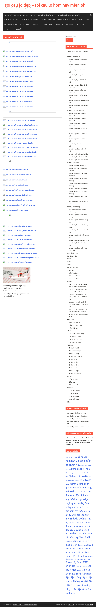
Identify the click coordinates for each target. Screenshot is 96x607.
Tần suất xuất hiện (75, 351)
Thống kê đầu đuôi (75, 373)
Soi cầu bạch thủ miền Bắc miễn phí (81, 559)
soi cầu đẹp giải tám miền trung (79, 240)
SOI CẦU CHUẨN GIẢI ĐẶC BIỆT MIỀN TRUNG (22, 231)
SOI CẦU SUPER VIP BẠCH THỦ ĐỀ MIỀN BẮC (19, 77)
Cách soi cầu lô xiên (78, 476)
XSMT (87, 20)
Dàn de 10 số (77, 492)
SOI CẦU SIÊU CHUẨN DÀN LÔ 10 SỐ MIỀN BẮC (22, 152)
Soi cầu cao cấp (63, 20)
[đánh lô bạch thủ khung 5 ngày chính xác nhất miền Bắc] (16, 275)
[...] (13, 296)
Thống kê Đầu (73, 362)
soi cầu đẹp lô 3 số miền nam (78, 189)
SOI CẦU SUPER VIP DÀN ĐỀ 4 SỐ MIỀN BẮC (19, 87)
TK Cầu (58, 24)
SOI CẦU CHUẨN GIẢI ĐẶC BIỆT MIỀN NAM (19, 175)
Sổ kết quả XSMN (74, 276)
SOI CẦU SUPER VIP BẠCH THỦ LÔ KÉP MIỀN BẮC (21, 66)
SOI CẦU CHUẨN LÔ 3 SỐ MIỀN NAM (17, 210)
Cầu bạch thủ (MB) (75, 342)
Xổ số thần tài (73, 328)
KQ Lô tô (80, 24)
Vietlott (36, 24)
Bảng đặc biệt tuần (74, 473)
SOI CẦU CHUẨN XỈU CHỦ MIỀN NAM (17, 170)
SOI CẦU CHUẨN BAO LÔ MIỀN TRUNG (20, 240)
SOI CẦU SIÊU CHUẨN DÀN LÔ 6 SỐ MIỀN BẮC (22, 120)
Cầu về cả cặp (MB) (75, 336)
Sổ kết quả (24, 24)
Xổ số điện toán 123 (75, 322)
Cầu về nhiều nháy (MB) (76, 334)
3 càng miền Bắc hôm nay (71, 457)
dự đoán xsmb (83, 518)
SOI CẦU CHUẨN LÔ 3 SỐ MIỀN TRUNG (20, 262)
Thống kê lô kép (74, 365)
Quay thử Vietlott (74, 391)
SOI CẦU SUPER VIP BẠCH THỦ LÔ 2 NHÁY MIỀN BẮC (22, 56)
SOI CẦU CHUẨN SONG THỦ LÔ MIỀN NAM (19, 195)
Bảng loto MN (73, 382)
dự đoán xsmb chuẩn (76, 522)
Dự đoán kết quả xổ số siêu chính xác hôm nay (78, 507)
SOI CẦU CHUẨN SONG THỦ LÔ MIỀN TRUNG (21, 249)
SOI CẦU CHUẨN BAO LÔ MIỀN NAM (17, 185)
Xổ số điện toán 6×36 (75, 325)
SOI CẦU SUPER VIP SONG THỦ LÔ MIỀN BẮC (19, 61)
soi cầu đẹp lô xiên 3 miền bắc (78, 157)
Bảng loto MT (73, 379)
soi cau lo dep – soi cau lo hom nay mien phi (46, 5)
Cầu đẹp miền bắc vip (46, 15)
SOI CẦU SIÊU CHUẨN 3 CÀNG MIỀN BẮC (20, 143)
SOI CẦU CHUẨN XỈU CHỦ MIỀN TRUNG (20, 226)
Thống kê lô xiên (74, 368)
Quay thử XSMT (74, 393)
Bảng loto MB (73, 385)
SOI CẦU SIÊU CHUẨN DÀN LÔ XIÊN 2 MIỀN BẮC (22, 129)
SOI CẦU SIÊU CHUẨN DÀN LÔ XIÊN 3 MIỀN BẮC (22, 134)
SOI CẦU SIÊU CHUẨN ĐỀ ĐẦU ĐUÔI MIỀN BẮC (22, 156)
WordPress (71, 605)
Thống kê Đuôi (73, 359)
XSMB (74, 20)
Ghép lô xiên (85, 537)
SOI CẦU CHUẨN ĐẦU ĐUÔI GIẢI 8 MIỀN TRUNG (22, 253)
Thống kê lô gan (74, 371)
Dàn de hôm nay (84, 492)
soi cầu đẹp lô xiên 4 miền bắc (78, 160)
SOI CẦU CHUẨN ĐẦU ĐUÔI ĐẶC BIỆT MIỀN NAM (20, 205)
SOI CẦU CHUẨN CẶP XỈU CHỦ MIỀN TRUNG (21, 244)
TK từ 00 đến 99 (74, 348)
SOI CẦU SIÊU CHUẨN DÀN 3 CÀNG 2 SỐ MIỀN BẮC (23, 147)
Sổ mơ (18, 29)
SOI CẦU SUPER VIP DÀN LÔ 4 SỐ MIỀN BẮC (19, 107)
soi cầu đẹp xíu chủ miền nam (78, 165)
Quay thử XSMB (74, 399)
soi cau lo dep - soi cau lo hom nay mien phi (25, 605)
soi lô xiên (81, 570)
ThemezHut (89, 605)
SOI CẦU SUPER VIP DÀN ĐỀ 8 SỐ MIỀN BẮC (19, 97)
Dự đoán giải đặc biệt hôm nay (78, 495)
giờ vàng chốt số (70, 541)
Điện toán (48, 24)
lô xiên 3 (74, 544)
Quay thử (8, 29)
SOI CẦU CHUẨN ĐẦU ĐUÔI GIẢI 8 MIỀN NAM (19, 200)
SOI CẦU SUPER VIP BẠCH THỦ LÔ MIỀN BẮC (19, 51)
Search (69, 40)
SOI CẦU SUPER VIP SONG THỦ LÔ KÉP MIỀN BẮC (21, 71)
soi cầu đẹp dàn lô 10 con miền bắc (78, 427)
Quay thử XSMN (74, 396)
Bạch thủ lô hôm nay (84, 465)
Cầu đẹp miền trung (30, 20)
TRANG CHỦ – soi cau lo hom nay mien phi (19, 15)
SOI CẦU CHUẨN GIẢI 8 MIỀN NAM (16, 180)
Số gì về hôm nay (48, 20)
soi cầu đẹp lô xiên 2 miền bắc (78, 154)
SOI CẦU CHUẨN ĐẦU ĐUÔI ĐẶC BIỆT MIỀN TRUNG (23, 258)
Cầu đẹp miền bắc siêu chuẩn (69, 15)
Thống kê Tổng (74, 354)
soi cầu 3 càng (82, 545)
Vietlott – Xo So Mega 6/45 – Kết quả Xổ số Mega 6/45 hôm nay (78, 304)
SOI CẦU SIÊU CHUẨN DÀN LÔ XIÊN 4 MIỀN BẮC (22, 138)
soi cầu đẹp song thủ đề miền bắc (77, 416)
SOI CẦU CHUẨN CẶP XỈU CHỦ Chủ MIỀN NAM (20, 190)
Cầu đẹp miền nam (11, 20)
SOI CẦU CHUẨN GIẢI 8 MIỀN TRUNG (19, 235)
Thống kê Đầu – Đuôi (75, 356)
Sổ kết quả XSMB (74, 279)
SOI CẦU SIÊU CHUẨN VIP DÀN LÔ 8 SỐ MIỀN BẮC (23, 125)
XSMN (81, 20)
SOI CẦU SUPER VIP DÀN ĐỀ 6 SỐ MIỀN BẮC (19, 92)
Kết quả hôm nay (10, 24)
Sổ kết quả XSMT (74, 273)
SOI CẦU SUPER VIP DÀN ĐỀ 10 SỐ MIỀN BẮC (19, 102)
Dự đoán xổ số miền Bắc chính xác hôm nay (79, 533)
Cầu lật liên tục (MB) (75, 339)
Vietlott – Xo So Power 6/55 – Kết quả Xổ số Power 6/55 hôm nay (78, 297)
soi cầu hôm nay (83, 566)
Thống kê (69, 24)
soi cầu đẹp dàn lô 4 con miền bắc (77, 419)
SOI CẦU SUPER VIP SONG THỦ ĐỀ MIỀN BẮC (19, 82)
